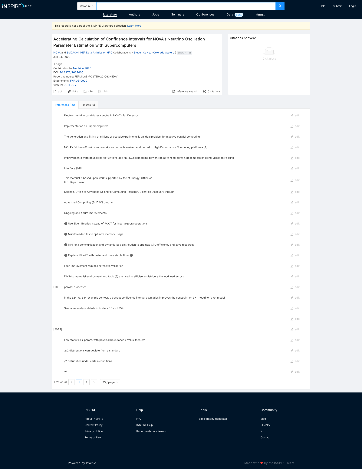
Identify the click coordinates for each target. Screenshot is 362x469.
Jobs (155, 14)
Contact (265, 437)
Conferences (205, 14)
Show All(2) (184, 52)
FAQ (138, 418)
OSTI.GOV (70, 84)
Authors (134, 14)
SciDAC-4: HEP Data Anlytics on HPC (89, 52)
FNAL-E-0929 (78, 80)
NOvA (57, 52)
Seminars (177, 14)
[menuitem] (322, 6)
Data (229, 14)
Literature (110, 14)
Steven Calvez (143, 52)
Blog (263, 418)
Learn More (134, 25)
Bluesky (265, 424)
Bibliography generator (213, 418)
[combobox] (185, 6)
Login (352, 6)
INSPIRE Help (144, 424)
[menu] (324, 6)
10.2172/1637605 (71, 72)
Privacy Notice (94, 431)
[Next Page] (94, 382)
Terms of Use (93, 437)
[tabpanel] (181, 249)
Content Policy (94, 424)
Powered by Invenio (82, 463)
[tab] (65, 105)
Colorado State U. (164, 52)
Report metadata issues (151, 431)
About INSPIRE (94, 418)
